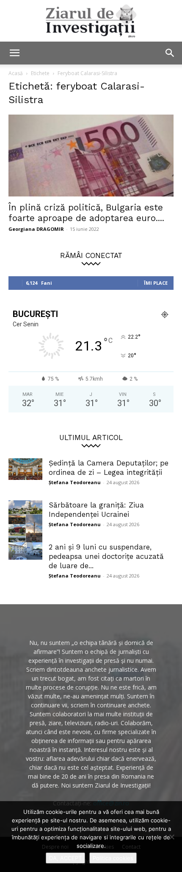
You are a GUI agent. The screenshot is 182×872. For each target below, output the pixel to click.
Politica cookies (113, 858)
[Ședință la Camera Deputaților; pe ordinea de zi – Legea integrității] (25, 469)
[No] (171, 837)
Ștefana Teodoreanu (75, 482)
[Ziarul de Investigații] (91, 21)
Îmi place (156, 283)
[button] (14, 53)
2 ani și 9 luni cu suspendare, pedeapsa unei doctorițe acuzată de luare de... (106, 556)
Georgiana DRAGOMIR (36, 229)
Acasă (15, 73)
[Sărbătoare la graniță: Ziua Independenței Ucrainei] (25, 524)
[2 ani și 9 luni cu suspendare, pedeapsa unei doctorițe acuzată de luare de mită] (25, 551)
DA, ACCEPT (65, 858)
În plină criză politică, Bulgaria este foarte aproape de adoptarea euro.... (86, 212)
